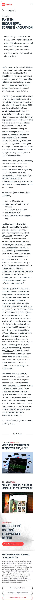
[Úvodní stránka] (7, 4)
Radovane (10, 181)
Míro (18, 181)
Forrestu (19, 67)
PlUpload (9, 351)
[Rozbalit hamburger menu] (31, 4)
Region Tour (7, 236)
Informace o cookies (15, 583)
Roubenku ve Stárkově (18, 259)
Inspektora (24, 330)
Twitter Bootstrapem (11, 345)
